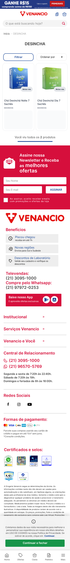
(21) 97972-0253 (22, 287)
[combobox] (35, 23)
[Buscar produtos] (64, 23)
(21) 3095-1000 (21, 278)
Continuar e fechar (35, 543)
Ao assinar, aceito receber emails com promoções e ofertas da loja (30, 200)
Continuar (49, 536)
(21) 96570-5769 (25, 366)
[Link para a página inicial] (7, 33)
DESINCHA (19, 33)
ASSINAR (56, 189)
